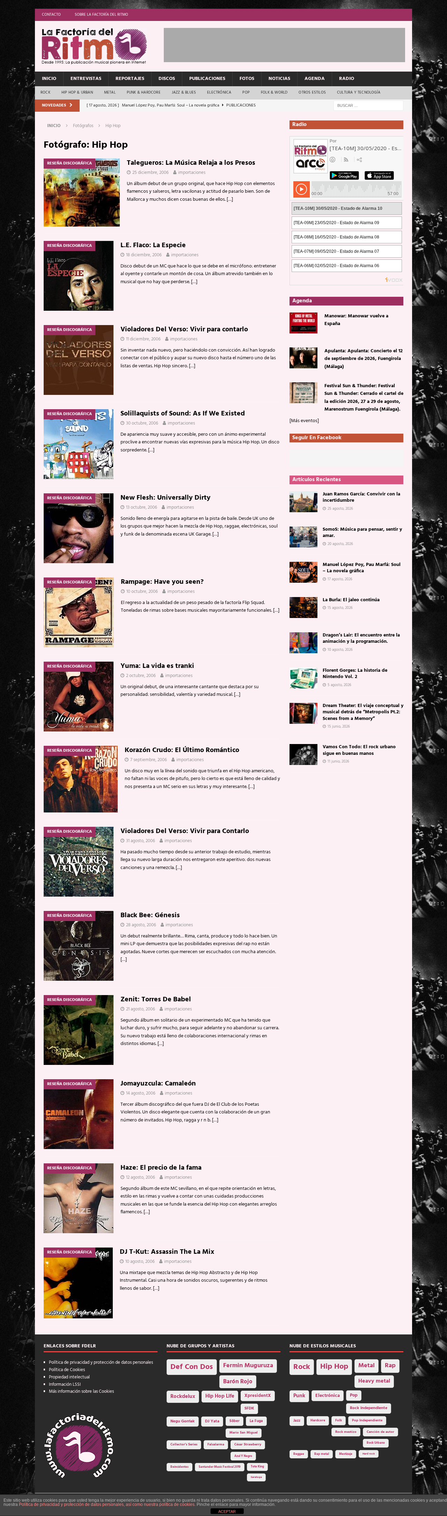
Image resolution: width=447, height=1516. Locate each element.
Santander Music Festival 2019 (220, 1467)
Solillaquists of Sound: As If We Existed (182, 413)
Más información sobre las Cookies (81, 1391)
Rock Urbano (376, 1442)
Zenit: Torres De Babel (155, 999)
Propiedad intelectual (69, 1377)
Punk (299, 1396)
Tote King (257, 1466)
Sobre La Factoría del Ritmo (101, 15)
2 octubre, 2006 (141, 675)
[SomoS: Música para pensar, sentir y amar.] (303, 537)
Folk (338, 1420)
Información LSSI (65, 1384)
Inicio (49, 79)
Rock (45, 92)
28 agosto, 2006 (141, 925)
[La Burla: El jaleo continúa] (303, 607)
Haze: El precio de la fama (160, 1167)
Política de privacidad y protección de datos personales (101, 1362)
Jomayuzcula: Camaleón (158, 1083)
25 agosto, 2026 (340, 509)
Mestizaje (345, 1454)
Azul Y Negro (243, 1456)
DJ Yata (212, 1421)
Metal (110, 92)
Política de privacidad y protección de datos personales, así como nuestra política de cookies (107, 1504)
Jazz (296, 1421)
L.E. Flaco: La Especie (153, 245)
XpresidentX (257, 1395)
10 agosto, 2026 (340, 650)
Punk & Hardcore (144, 92)
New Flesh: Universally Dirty (165, 497)
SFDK (249, 1408)
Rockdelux (182, 1396)
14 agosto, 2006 (140, 1093)
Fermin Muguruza (248, 1366)
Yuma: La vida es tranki (157, 666)
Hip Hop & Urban (77, 92)
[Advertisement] (291, 43)
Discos (167, 79)
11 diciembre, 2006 (143, 339)
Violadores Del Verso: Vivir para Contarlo (184, 831)
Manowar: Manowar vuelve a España (356, 320)
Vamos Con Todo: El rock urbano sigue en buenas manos (359, 750)
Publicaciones (207, 79)
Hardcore (317, 1420)
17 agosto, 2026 (340, 579)
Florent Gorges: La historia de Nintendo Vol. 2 (355, 674)
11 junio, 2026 (338, 761)
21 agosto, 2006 (140, 1009)
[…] (230, 200)
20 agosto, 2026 (340, 544)
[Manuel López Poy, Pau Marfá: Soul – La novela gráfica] (303, 572)
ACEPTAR (227, 1511)
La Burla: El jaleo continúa (351, 600)
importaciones (191, 172)
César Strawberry (247, 1444)
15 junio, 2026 (339, 726)
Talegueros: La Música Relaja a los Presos (191, 163)
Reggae (298, 1454)
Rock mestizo (346, 1432)
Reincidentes (179, 1467)
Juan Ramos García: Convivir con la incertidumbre (361, 497)
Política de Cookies (67, 1370)
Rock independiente (368, 1408)
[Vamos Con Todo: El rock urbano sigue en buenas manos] (303, 754)
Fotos (247, 79)
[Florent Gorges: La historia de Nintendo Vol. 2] (303, 678)
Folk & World (274, 92)
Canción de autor (380, 1432)
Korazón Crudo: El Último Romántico (182, 750)
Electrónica (219, 92)
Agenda (315, 79)
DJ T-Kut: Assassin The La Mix (167, 1252)
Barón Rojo (237, 1381)
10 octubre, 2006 (142, 591)
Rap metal (321, 1454)
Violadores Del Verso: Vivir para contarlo (184, 329)
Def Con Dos (191, 1367)
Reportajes (130, 79)
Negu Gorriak (182, 1421)
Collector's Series (183, 1445)
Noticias (279, 79)
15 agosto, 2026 (340, 608)
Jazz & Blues (184, 92)
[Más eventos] (304, 421)
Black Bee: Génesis (150, 915)
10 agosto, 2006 (140, 1261)
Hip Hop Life (219, 1396)
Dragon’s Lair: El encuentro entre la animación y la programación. (361, 638)
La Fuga (256, 1421)
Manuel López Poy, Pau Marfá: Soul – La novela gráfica (362, 568)
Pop (246, 92)
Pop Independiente (367, 1420)
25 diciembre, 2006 (150, 172)
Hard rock (368, 1454)
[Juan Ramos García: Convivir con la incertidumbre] (303, 501)
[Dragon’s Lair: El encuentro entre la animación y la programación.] (303, 642)
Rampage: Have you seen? (162, 582)
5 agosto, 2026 (339, 685)
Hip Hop (334, 1367)
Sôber (234, 1421)
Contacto (51, 15)
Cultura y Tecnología (358, 92)
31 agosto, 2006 (140, 841)
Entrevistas (86, 79)
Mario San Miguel (243, 1433)
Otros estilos (312, 92)
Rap (390, 1366)
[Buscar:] (368, 106)
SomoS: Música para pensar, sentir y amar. (362, 532)
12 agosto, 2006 (140, 1177)
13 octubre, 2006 (141, 507)
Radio (346, 79)
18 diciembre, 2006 (144, 255)
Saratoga (256, 1477)
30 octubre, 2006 (142, 423)
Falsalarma (215, 1445)
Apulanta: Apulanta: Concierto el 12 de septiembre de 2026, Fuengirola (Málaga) (363, 359)
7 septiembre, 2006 (148, 760)
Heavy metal (374, 1381)
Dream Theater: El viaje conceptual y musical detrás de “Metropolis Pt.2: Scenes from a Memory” (363, 712)
